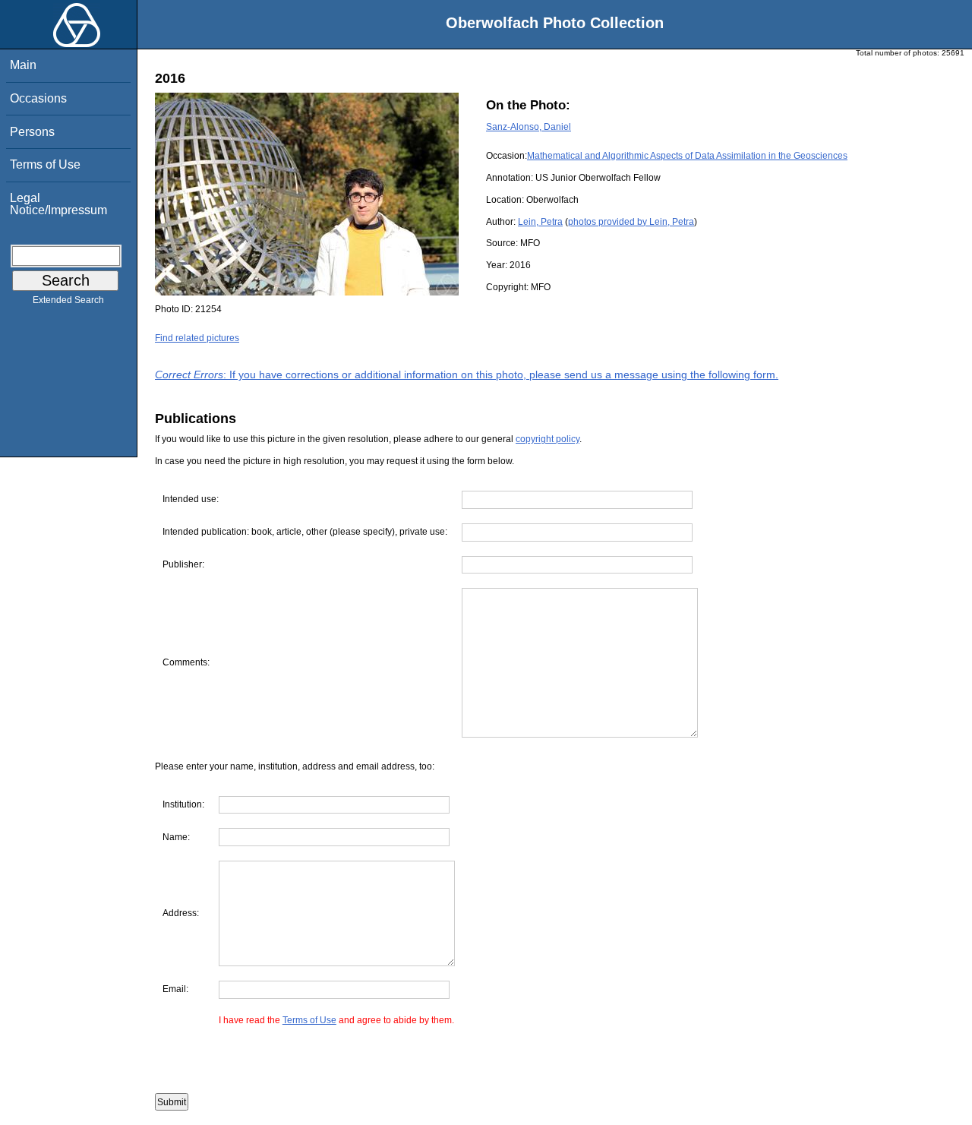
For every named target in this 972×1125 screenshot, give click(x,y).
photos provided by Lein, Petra (631, 221)
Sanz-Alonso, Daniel (528, 127)
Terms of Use (45, 164)
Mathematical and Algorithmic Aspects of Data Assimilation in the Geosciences (687, 155)
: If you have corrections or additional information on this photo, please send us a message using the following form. (466, 374)
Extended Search (68, 300)
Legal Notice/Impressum (58, 203)
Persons (32, 131)
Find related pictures (197, 338)
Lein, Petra (540, 221)
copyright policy (547, 439)
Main (23, 64)
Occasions (38, 98)
